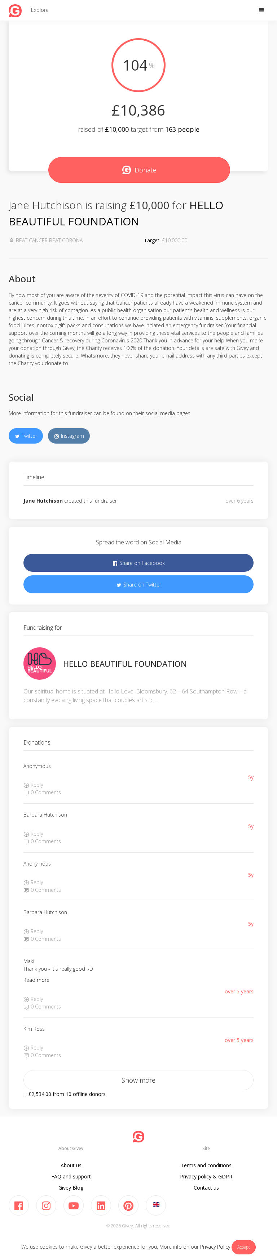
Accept (243, 1247)
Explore (40, 9)
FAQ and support (71, 1176)
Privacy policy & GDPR (206, 1176)
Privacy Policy (215, 1246)
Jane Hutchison (43, 500)
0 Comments (45, 792)
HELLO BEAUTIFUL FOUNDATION (125, 663)
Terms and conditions (206, 1165)
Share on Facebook (141, 563)
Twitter (28, 435)
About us (71, 1165)
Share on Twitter (141, 584)
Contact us (206, 1187)
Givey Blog (70, 1187)
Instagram (72, 435)
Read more (36, 979)
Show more (138, 1080)
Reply (36, 784)
